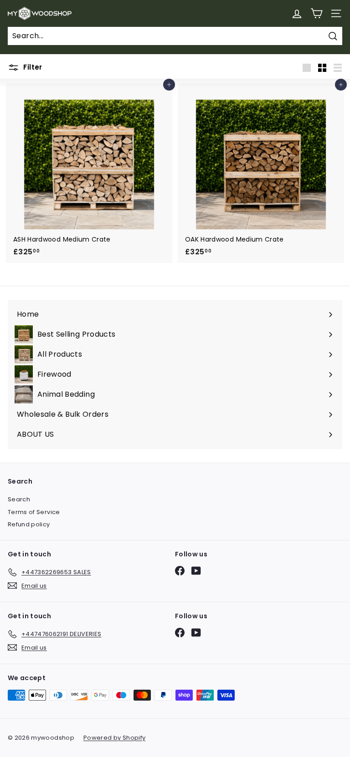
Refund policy (29, 524)
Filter (31, 67)
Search (19, 499)
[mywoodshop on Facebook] (180, 570)
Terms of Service (34, 512)
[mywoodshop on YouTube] (196, 570)
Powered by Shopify (114, 737)
